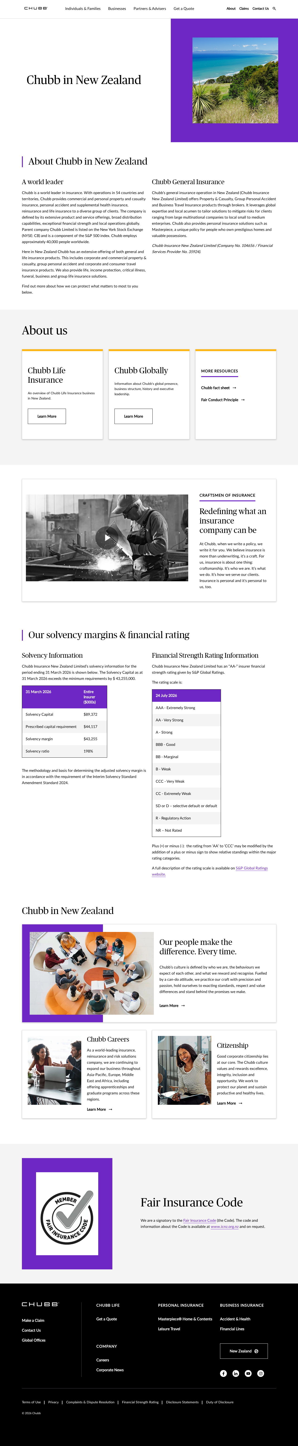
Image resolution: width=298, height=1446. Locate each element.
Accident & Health (235, 1319)
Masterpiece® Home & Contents (185, 1319)
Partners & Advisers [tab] (150, 9)
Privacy (53, 1402)
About (231, 8)
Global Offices (33, 1340)
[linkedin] (236, 1373)
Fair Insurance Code (199, 1220)
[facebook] (223, 1373)
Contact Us (261, 8)
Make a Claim (33, 1320)
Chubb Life (108, 1305)
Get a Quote (106, 1319)
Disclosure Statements (182, 1402)
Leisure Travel (169, 1329)
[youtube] (248, 1373)
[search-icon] (274, 9)
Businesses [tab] (117, 9)
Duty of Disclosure (219, 1402)
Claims (244, 8)
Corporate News (110, 1370)
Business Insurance (242, 1305)
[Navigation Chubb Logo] (36, 9)
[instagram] (260, 1373)
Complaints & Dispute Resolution (90, 1402)
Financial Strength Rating (140, 1402)
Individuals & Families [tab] (83, 9)
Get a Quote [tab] (184, 9)
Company (106, 1346)
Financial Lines (232, 1329)
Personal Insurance (181, 1305)
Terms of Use (31, 1402)
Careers (102, 1360)
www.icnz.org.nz (225, 1227)
